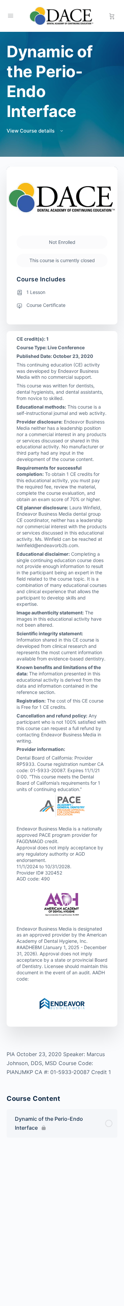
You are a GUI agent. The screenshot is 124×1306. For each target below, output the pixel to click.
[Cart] (112, 15)
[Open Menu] (11, 15)
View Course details (31, 131)
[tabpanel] (62, 1063)
